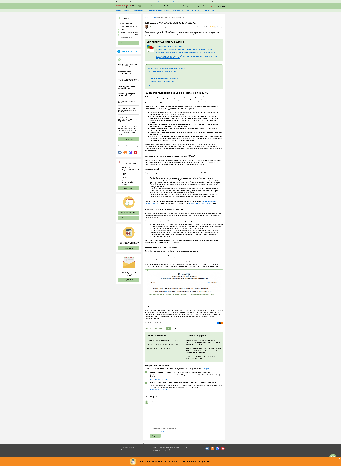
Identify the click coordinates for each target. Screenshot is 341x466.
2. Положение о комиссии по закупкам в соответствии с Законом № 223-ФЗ (184, 49)
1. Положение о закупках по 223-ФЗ (169, 46)
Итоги (149, 85)
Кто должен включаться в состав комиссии (164, 78)
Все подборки (128, 188)
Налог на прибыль (126, 38)
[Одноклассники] (222, 323)
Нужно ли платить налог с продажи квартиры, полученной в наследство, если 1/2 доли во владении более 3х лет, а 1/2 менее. (203, 342)
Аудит (122, 29)
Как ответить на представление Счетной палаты (162, 344)
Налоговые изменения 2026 (129, 35)
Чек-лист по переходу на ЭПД (159, 10)
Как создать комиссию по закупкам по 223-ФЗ (162, 71)
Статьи (153, 6)
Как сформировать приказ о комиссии (162, 81)
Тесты (205, 6)
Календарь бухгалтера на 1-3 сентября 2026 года (127, 94)
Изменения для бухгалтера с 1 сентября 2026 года (128, 65)
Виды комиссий (155, 75)
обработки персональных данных (170, 432)
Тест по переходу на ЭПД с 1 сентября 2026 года (127, 72)
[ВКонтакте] (218, 323)
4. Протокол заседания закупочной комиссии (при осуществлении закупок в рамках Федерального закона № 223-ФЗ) (187, 57)
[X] (220, 323)
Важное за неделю (122, 10)
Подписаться (129, 139)
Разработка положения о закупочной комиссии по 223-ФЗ (166, 68)
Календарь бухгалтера (128, 212)
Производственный (128, 218)
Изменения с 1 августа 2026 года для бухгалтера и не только (128, 79)
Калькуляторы (188, 6)
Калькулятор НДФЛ (193, 10)
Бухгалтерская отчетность (128, 26)
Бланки (160, 6)
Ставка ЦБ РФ (178, 10)
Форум (211, 6)
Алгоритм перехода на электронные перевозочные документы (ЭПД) (127, 119)
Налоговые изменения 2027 (129, 32)
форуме (206, 369)
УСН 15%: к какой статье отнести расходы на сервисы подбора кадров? (200, 357)
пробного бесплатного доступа (199, 203)
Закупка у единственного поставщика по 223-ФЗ (162, 340)
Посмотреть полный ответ (158, 379)
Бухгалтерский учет (126, 23)
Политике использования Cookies (168, 1)
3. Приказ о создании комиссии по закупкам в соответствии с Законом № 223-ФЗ (186, 53)
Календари (198, 6)
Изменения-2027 (138, 10)
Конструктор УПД (210, 10)
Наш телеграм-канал (129, 51)
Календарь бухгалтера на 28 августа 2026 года (127, 87)
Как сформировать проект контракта (158, 348)
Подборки (167, 6)
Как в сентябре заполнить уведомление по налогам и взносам (127, 110)
